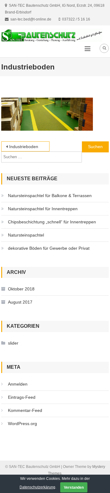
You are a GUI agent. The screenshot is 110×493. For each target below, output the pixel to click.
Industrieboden (23, 146)
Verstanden (74, 487)
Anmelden (18, 384)
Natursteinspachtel (26, 235)
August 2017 (20, 302)
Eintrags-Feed (21, 397)
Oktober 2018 (21, 288)
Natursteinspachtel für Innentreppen (43, 208)
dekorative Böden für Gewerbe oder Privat (49, 248)
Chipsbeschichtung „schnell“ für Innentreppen (52, 221)
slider (13, 343)
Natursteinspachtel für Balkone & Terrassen (50, 195)
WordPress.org (22, 423)
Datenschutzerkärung (37, 487)
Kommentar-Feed (25, 410)
